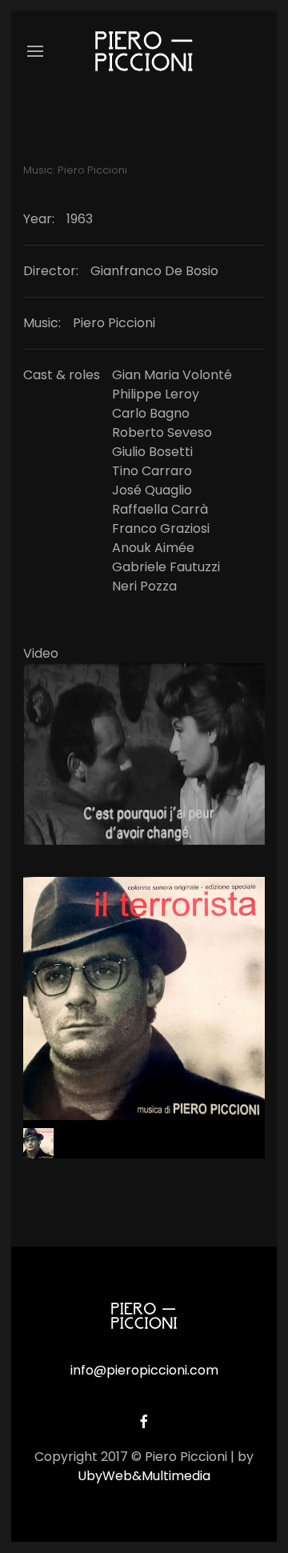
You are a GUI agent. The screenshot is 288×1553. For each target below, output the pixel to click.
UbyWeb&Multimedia (144, 1476)
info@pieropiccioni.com (144, 1370)
